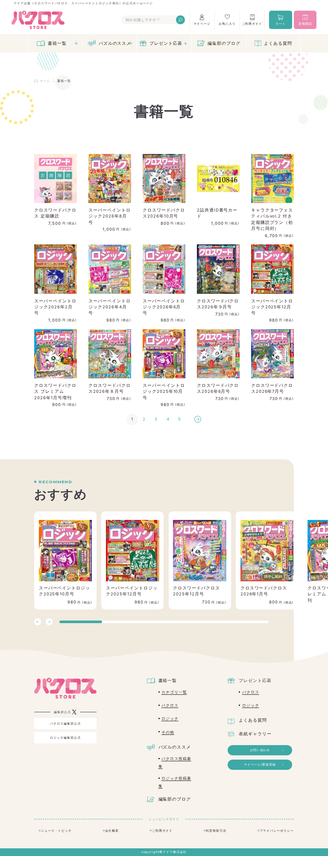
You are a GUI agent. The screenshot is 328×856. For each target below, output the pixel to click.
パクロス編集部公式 (65, 723)
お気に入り (227, 24)
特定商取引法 (216, 831)
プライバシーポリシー (277, 831)
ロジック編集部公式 (65, 738)
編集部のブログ (224, 43)
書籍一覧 (57, 43)
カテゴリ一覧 (174, 692)
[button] (49, 621)
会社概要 (112, 831)
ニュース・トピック (56, 831)
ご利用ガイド (252, 24)
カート (280, 24)
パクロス (170, 705)
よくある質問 (278, 43)
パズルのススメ (115, 43)
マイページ (202, 24)
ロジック (170, 719)
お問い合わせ (260, 750)
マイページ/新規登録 (260, 764)
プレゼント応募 (165, 43)
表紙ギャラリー (255, 733)
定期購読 (305, 24)
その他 (167, 732)
